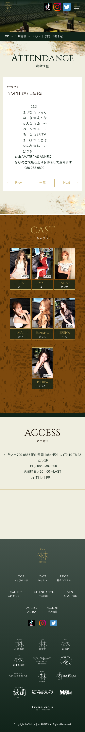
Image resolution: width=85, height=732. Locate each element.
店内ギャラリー (16, 593)
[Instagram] (57, 7)
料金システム (64, 578)
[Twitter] (67, 7)
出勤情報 (20, 36)
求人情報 (52, 609)
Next (66, 182)
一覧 (42, 182)
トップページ (21, 578)
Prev (18, 182)
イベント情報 (70, 593)
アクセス (31, 609)
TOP (6, 36)
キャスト (42, 578)
